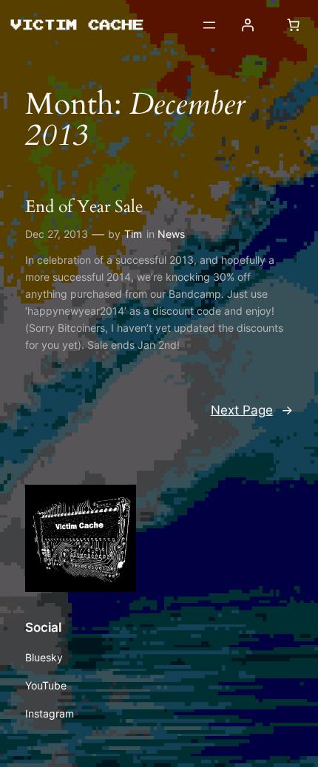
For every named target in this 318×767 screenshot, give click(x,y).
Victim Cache (76, 24)
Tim (133, 234)
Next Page (252, 410)
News (171, 234)
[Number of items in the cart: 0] (292, 25)
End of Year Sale (84, 207)
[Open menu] (209, 25)
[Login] (247, 25)
